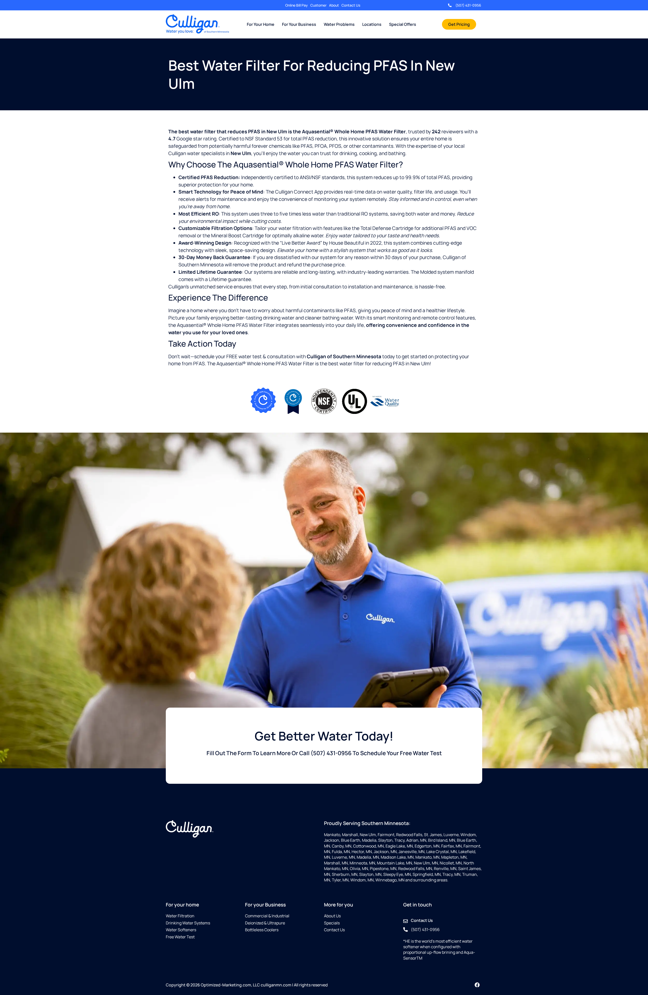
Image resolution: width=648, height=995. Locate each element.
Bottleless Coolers (261, 930)
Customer (318, 5)
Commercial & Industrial (267, 916)
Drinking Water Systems (188, 923)
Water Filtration (180, 916)
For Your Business (299, 24)
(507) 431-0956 (468, 5)
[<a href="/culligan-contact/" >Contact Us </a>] (405, 921)
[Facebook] (477, 985)
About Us (332, 916)
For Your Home (260, 24)
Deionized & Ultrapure (265, 923)
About (334, 5)
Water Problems (339, 24)
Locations (371, 24)
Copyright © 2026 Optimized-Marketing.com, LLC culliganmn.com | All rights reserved (247, 985)
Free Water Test (180, 937)
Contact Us (350, 5)
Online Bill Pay (296, 5)
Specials (332, 923)
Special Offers (402, 24)
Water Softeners (181, 930)
